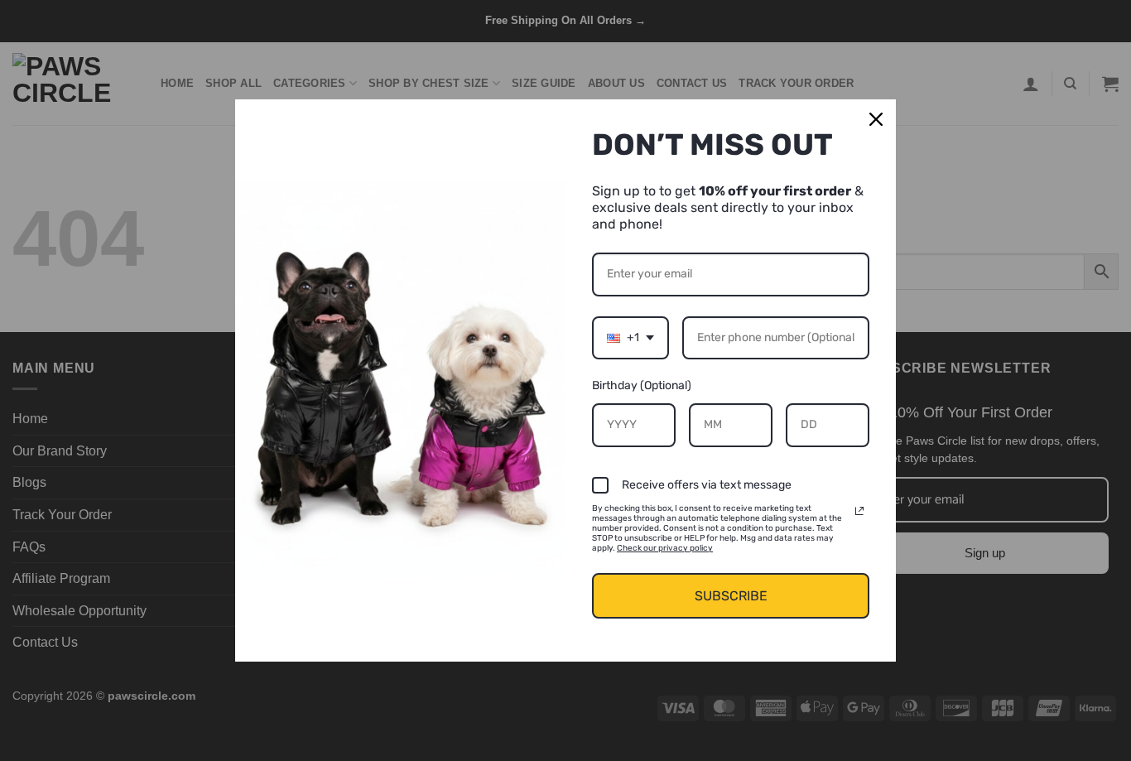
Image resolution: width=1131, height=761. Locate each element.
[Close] (876, 119)
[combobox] (630, 338)
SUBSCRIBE (731, 596)
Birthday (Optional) (641, 385)
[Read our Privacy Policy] (859, 511)
